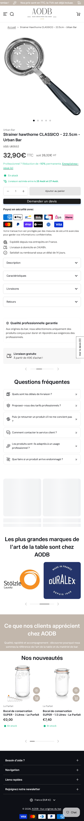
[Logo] (42, 13)
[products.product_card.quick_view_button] (36, 690)
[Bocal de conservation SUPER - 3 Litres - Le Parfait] (22, 684)
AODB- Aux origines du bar (46, 808)
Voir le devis (80, 347)
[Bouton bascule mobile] (5, 14)
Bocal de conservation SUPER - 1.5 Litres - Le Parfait (62, 712)
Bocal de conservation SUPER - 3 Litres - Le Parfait (21, 712)
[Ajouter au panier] (36, 698)
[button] (12, 14)
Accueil (12, 27)
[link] (21, 580)
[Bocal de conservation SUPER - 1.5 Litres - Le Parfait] (62, 684)
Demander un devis (42, 201)
